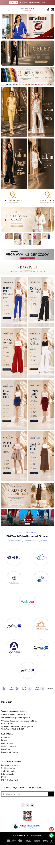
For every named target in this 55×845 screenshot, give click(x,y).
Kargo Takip (5, 749)
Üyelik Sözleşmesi (8, 768)
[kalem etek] (41, 405)
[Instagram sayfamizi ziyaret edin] (51, 829)
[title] (27, 76)
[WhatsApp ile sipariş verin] (51, 835)
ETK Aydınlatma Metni (9, 780)
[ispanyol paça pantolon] (41, 353)
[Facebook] (23, 805)
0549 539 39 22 (24, 711)
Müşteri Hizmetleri (8, 743)
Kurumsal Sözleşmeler (9, 752)
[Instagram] (27, 805)
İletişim (4, 740)
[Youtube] (32, 805)
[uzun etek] (41, 456)
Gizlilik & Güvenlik (8, 771)
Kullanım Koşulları (8, 774)
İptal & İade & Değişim (9, 765)
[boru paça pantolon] (14, 302)
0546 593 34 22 (22, 714)
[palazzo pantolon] (14, 353)
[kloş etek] (14, 456)
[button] (9, 236)
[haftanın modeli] (14, 405)
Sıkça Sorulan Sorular (9, 746)
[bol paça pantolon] (41, 302)
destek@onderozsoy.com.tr (20, 718)
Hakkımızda (5, 737)
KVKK (3, 777)
